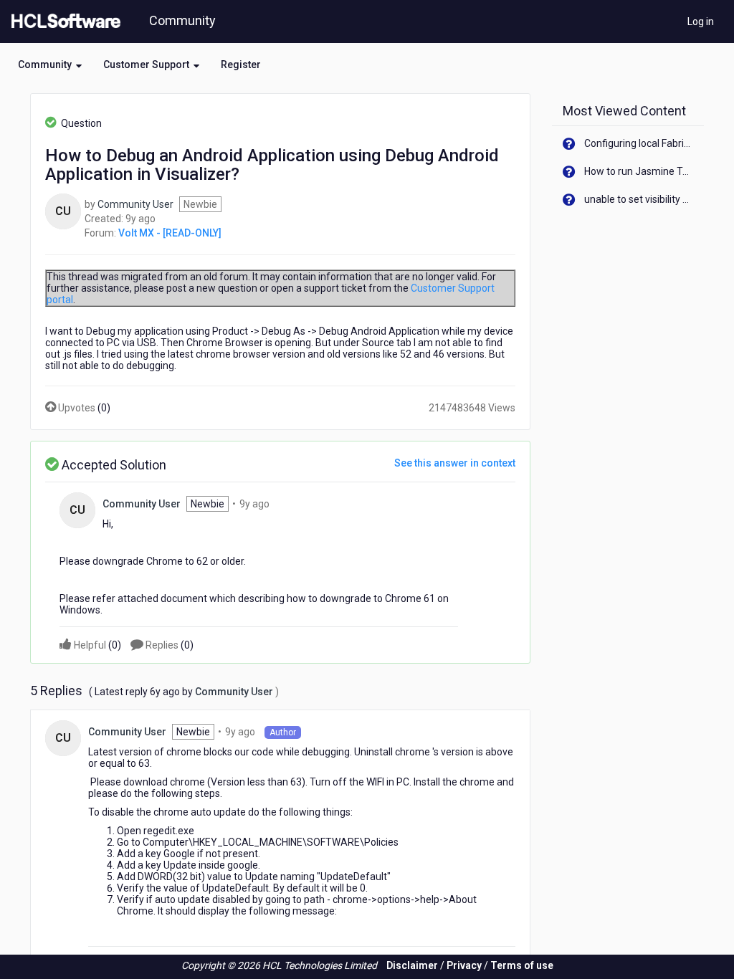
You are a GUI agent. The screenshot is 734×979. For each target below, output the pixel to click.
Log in (700, 21)
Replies (168, 645)
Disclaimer (412, 965)
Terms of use (521, 965)
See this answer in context (454, 463)
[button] (49, 64)
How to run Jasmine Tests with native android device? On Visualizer (639, 171)
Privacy (464, 965)
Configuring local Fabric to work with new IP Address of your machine (639, 143)
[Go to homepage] (63, 21)
